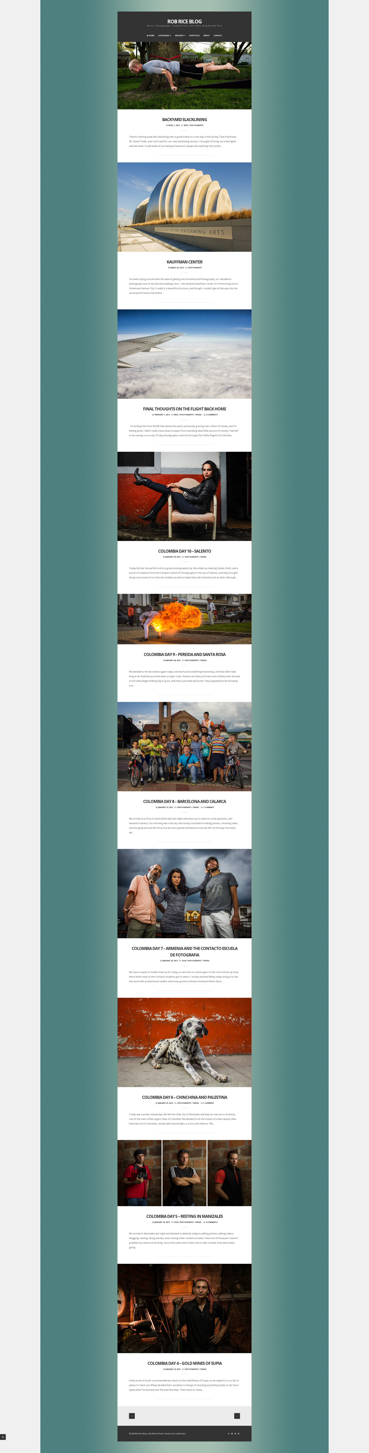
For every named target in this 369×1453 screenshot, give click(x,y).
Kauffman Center (184, 262)
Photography (197, 125)
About (207, 35)
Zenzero (167, 1433)
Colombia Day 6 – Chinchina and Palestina (184, 1097)
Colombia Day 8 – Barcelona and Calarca (184, 801)
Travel (198, 414)
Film (184, 960)
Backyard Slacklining (184, 119)
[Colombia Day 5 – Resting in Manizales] (184, 1173)
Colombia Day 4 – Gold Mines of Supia (184, 1363)
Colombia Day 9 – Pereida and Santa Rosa (184, 654)
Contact (218, 35)
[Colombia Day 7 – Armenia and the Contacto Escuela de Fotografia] (184, 893)
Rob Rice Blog (184, 21)
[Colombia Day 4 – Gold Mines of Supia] (184, 1308)
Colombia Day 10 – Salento (184, 551)
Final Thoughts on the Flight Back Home (184, 409)
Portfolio (194, 35)
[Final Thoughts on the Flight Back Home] (184, 354)
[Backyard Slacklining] (184, 75)
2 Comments (212, 414)
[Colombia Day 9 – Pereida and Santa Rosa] (184, 619)
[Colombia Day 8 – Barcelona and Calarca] (184, 746)
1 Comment (208, 807)
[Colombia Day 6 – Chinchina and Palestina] (184, 1042)
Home (151, 35)
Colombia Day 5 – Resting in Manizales (184, 1216)
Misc (186, 125)
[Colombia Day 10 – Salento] (184, 496)
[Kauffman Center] (184, 207)
